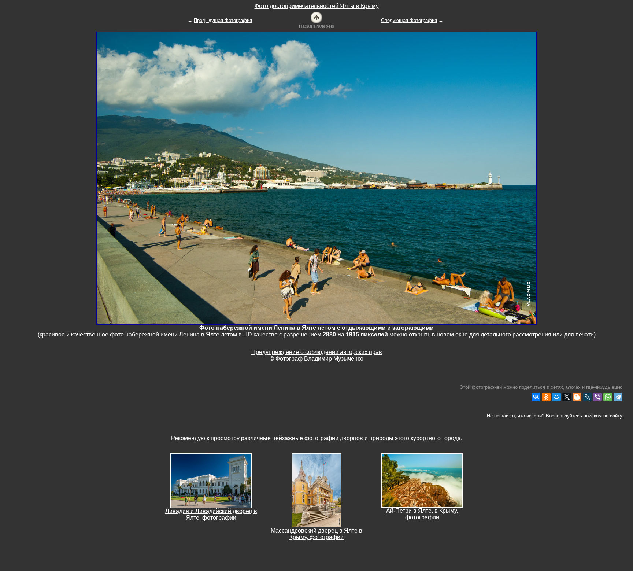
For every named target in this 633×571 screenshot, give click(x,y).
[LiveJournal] (587, 397)
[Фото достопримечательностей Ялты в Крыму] (316, 17)
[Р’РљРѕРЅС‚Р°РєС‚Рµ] (536, 397)
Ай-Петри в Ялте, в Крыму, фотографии (422, 514)
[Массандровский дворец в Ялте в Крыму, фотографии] (316, 490)
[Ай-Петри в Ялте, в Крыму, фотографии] (422, 480)
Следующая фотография (409, 20)
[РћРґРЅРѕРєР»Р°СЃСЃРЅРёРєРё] (546, 397)
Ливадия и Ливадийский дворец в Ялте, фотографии (211, 514)
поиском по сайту (603, 416)
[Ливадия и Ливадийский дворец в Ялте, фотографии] (211, 480)
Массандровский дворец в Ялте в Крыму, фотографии (316, 533)
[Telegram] (618, 397)
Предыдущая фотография (223, 20)
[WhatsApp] (607, 397)
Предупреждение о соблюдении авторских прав (316, 352)
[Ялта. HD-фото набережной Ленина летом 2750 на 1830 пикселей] (316, 177)
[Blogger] (577, 397)
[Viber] (597, 397)
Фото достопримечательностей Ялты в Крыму (317, 6)
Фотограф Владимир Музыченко (319, 359)
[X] (566, 397)
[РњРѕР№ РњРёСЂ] (556, 397)
